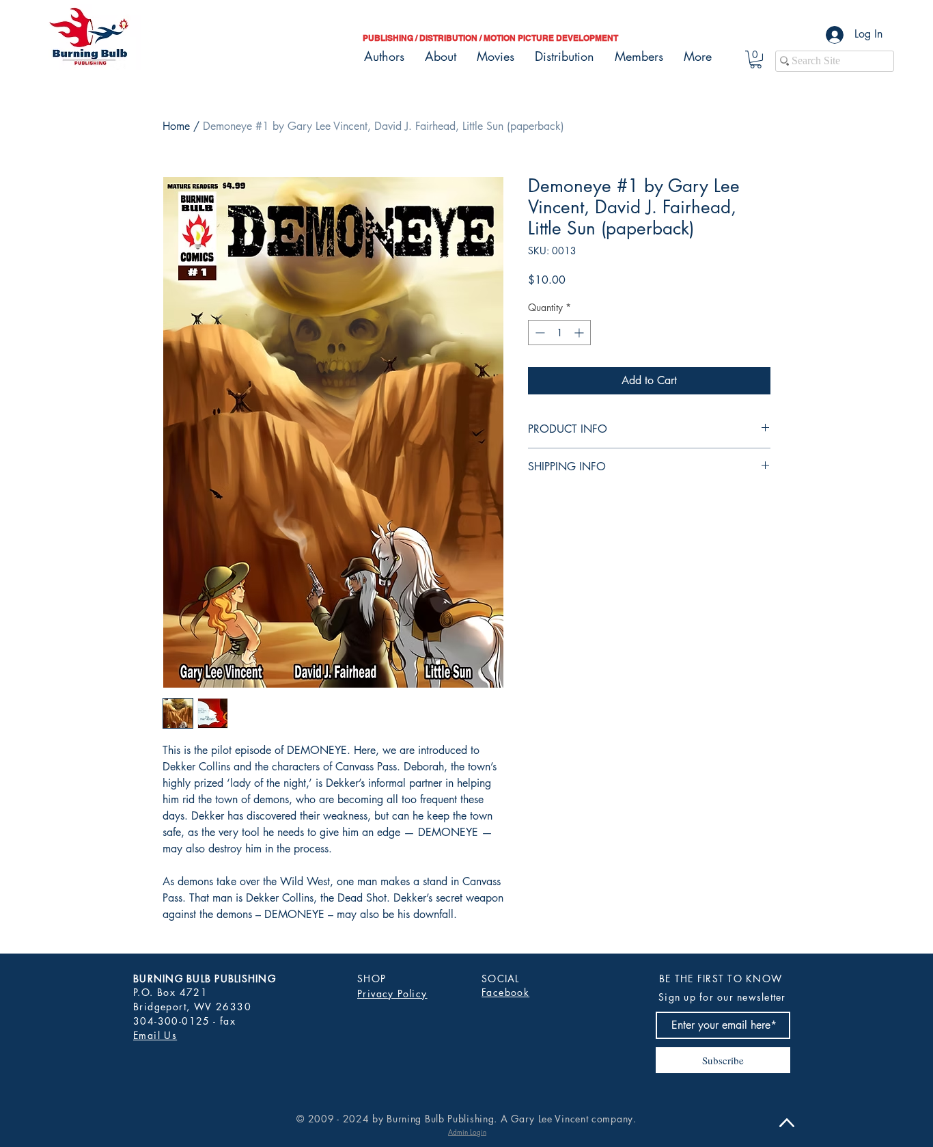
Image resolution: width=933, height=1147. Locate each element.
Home (176, 126)
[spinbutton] (559, 333)
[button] (755, 59)
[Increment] (580, 333)
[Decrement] (538, 333)
